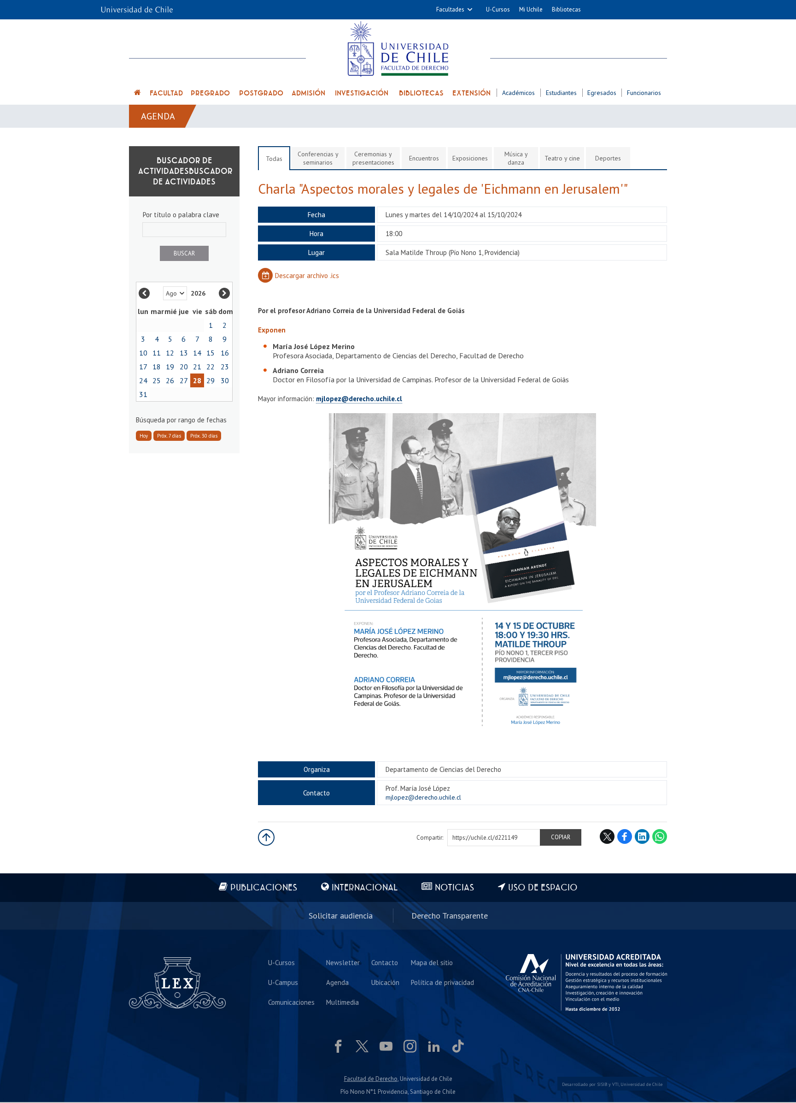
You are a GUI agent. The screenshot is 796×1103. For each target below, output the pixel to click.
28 (197, 380)
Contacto (384, 962)
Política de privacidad (442, 982)
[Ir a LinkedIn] (433, 1046)
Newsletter (343, 962)
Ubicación (385, 982)
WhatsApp (659, 836)
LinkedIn (642, 836)
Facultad (166, 93)
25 (156, 380)
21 (197, 366)
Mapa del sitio (432, 962)
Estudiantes (561, 93)
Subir (266, 837)
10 (143, 352)
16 (225, 352)
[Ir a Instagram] (410, 1046)
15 (210, 352)
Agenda (158, 116)
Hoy (144, 436)
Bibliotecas (566, 9)
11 (156, 352)
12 (170, 352)
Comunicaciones (291, 1002)
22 (210, 366)
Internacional (365, 888)
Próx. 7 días (169, 436)
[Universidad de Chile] (137, 6)
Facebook (624, 836)
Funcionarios (644, 93)
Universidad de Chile (641, 1084)
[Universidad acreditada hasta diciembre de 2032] (586, 982)
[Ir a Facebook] (338, 1046)
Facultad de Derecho (371, 1079)
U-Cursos (498, 9)
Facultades (450, 9)
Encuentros (424, 158)
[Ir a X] (362, 1046)
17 (143, 366)
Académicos (518, 93)
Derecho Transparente (449, 915)
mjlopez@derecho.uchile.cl (359, 398)
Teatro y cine (562, 158)
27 (184, 380)
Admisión (308, 93)
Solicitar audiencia (341, 915)
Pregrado (210, 93)
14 (197, 352)
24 (143, 380)
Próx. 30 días (203, 436)
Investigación (361, 93)
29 (210, 380)
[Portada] (137, 94)
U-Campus (283, 982)
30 (225, 380)
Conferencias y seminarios (318, 158)
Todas (274, 158)
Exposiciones (470, 158)
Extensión (471, 93)
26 (170, 380)
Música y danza (516, 158)
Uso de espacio (543, 888)
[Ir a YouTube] (386, 1046)
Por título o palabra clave (181, 214)
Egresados (601, 93)
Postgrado (261, 93)
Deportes (608, 158)
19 (170, 366)
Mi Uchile (531, 9)
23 (225, 366)
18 (156, 366)
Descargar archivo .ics (307, 275)
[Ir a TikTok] (457, 1046)
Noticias (454, 888)
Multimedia (342, 1002)
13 (184, 352)
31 (143, 394)
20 (184, 366)
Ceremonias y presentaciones (373, 158)
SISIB (602, 1084)
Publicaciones (263, 888)
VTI (615, 1084)
